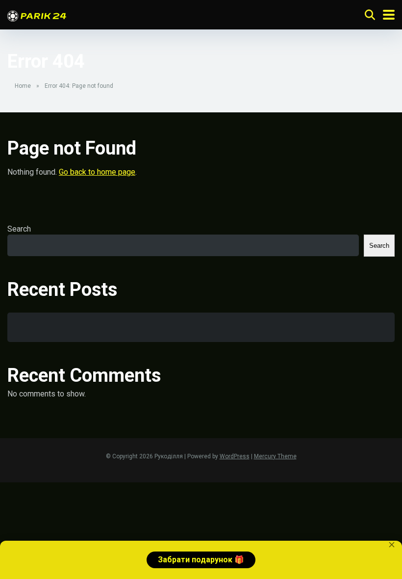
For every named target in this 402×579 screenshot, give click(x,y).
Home (23, 85)
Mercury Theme (275, 456)
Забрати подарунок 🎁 (201, 559)
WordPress (235, 456)
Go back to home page (97, 172)
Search (19, 229)
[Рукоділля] (36, 14)
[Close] (391, 544)
